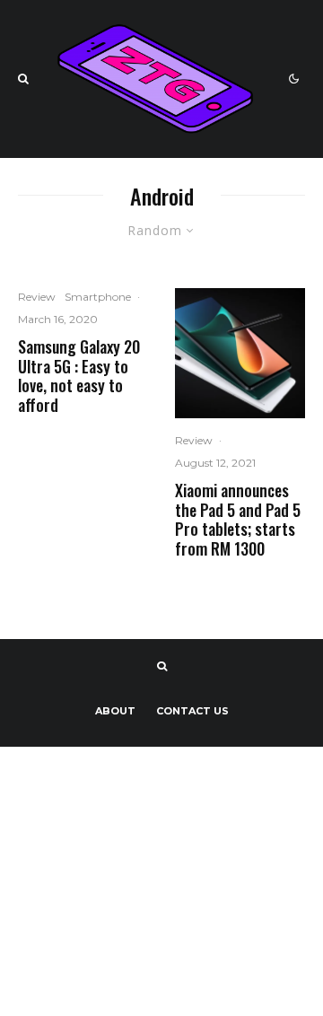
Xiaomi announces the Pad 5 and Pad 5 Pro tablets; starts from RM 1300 (238, 519)
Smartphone (98, 296)
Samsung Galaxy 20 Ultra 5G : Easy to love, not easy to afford (79, 376)
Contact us (192, 711)
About (115, 711)
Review (37, 296)
